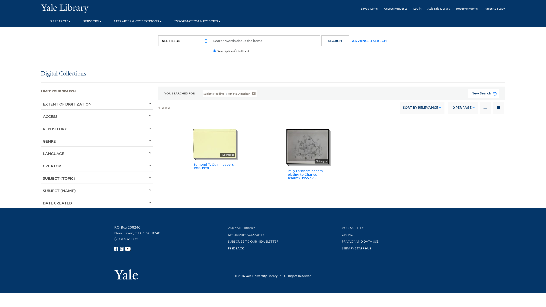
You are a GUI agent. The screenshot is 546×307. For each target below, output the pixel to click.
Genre (49, 141)
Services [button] (91, 21)
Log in (417, 8)
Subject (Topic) (59, 178)
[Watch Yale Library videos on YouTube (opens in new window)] (128, 249)
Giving (347, 234)
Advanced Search (369, 41)
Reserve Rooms (467, 8)
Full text (243, 51)
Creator (52, 165)
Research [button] (59, 21)
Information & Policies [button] (196, 21)
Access (50, 116)
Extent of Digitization (67, 104)
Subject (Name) (59, 190)
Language (53, 153)
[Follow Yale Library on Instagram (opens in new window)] (121, 249)
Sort (420, 108)
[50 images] (307, 146)
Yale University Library (75, 8)
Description (225, 51)
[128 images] (214, 143)
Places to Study (494, 8)
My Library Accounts (246, 234)
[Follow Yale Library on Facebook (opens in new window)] (116, 249)
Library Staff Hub (357, 248)
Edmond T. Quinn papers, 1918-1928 (214, 166)
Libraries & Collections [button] (136, 21)
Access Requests (395, 8)
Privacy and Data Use (360, 241)
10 (461, 108)
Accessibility (353, 228)
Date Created (57, 203)
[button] (335, 40)
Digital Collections (63, 74)
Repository (55, 128)
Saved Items (369, 8)
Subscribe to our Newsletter (253, 241)
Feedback (236, 248)
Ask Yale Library (438, 8)
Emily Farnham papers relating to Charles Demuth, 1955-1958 (304, 174)
